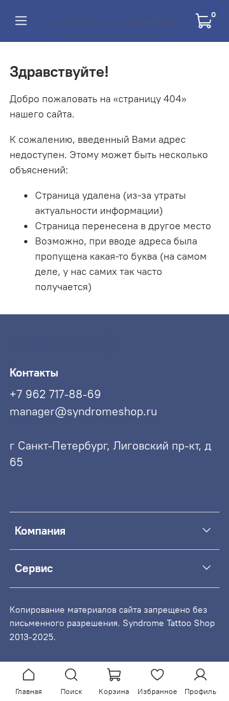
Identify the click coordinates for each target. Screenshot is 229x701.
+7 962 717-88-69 (55, 394)
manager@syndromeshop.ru (83, 411)
